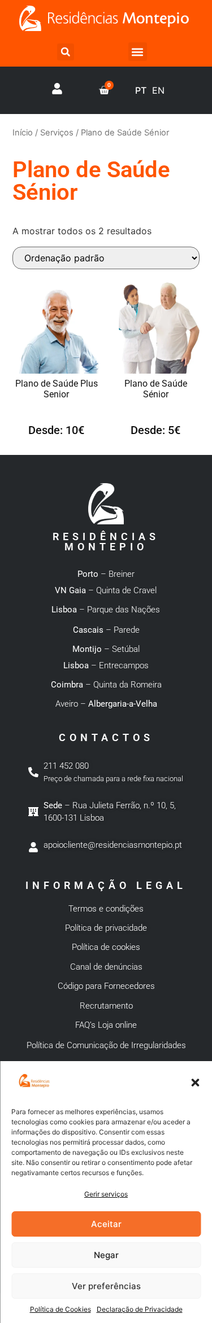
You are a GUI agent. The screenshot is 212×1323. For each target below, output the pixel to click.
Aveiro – (106, 704)
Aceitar (106, 1224)
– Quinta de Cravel (106, 590)
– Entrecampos (106, 665)
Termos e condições (106, 909)
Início (22, 133)
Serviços (56, 133)
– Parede (106, 630)
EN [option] (158, 90)
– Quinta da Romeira (106, 685)
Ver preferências (106, 1286)
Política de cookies (106, 947)
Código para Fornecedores (106, 986)
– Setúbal (106, 649)
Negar (106, 1255)
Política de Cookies (60, 1309)
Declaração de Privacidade (140, 1309)
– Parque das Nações (105, 609)
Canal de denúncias (106, 967)
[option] (158, 90)
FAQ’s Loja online (106, 1025)
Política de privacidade (106, 928)
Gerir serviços (106, 1194)
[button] (195, 1082)
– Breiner (106, 574)
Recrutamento (106, 1006)
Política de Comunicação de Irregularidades (106, 1045)
